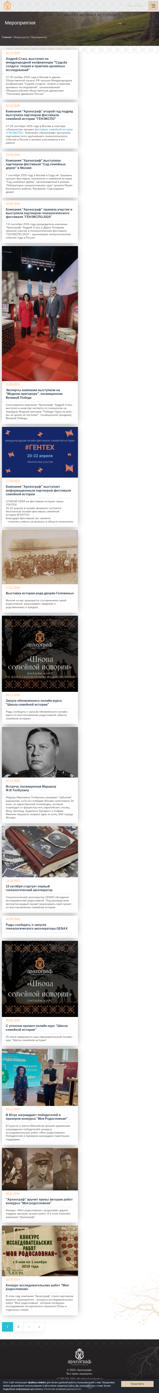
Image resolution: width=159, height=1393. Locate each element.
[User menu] (153, 6)
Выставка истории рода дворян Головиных (40, 593)
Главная (6, 37)
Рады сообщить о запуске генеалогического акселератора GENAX (37, 926)
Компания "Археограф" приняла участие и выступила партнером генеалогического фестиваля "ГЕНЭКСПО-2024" (39, 213)
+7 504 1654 (133, 5)
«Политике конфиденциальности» (62, 1389)
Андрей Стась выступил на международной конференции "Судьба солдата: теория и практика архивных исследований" (36, 64)
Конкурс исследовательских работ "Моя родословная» (37, 1287)
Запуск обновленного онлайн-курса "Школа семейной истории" (34, 702)
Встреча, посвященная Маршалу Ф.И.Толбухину (31, 788)
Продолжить (137, 1384)
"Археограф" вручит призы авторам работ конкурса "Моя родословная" (39, 1201)
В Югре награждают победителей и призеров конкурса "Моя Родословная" (36, 1116)
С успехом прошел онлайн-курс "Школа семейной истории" (37, 1027)
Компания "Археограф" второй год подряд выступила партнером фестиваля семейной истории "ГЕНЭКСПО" (39, 115)
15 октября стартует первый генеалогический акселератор (29, 888)
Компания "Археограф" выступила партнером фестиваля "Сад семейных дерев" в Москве (36, 164)
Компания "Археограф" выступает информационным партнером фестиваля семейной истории (38, 490)
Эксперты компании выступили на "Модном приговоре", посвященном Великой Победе (34, 393)
